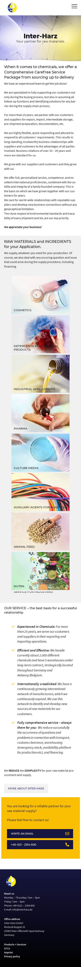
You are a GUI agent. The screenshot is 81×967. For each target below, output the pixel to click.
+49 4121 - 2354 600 (23, 844)
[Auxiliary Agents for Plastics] (40, 492)
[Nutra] (40, 571)
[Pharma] (40, 413)
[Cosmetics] (40, 295)
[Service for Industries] (40, 594)
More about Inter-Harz (26, 788)
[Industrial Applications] (40, 374)
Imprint (8, 952)
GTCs (7, 948)
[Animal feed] (40, 532)
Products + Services (15, 944)
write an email (22, 833)
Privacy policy (12, 956)
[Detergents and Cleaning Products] (40, 334)
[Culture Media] (40, 453)
